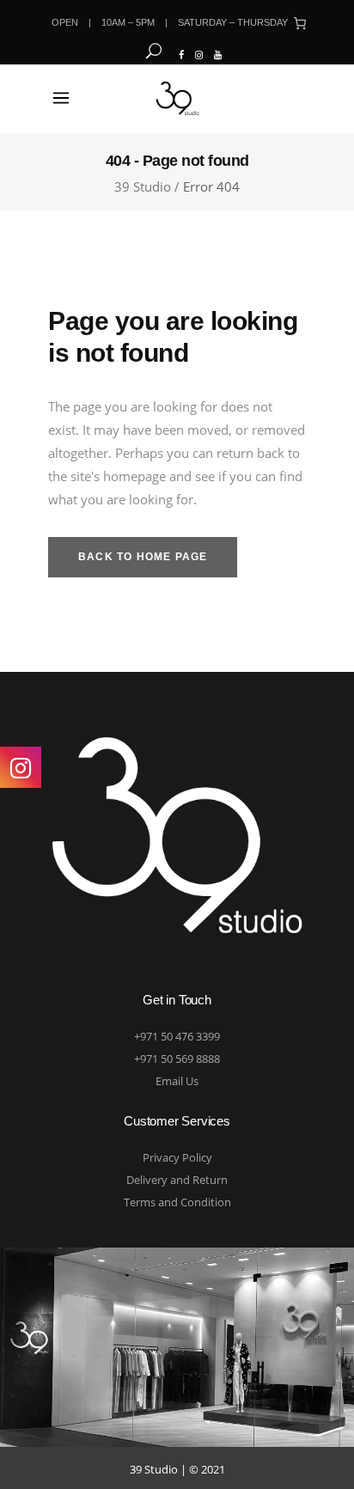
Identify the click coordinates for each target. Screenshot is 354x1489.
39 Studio (142, 186)
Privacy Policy (177, 1157)
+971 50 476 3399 (177, 1036)
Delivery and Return (177, 1179)
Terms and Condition (177, 1202)
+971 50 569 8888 (177, 1058)
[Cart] (300, 23)
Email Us (177, 1081)
